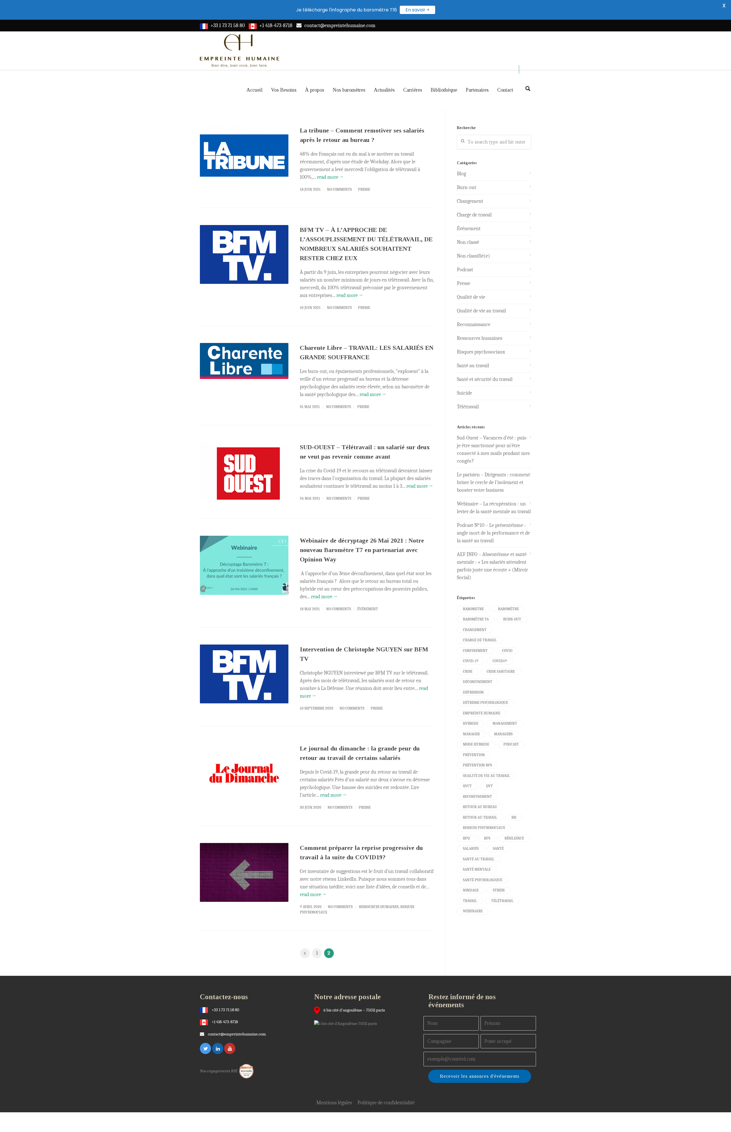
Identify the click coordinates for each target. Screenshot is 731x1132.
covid (507, 651)
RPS (487, 838)
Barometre (473, 609)
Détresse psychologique (485, 703)
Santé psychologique (482, 880)
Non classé (468, 242)
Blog (461, 174)
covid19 (500, 661)
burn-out (512, 619)
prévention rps (477, 765)
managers (503, 734)
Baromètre (508, 609)
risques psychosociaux (484, 828)
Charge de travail (474, 215)
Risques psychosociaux (481, 352)
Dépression (473, 692)
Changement (470, 201)
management (505, 723)
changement (475, 630)
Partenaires (477, 90)
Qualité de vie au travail (481, 311)
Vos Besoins (283, 90)
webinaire (473, 911)
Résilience (514, 838)
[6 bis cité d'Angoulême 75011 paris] (347, 1023)
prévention (474, 755)
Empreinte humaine (481, 713)
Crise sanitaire (501, 671)
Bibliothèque (444, 90)
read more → (330, 177)
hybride (470, 723)
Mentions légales (334, 1103)
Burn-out (466, 187)
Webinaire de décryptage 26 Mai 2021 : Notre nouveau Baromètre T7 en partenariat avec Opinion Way (362, 550)
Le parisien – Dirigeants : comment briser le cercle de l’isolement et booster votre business (493, 482)
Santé (498, 848)
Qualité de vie (471, 297)
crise (467, 671)
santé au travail (478, 859)
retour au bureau (480, 807)
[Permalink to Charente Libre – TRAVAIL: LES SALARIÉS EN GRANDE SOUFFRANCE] (244, 361)
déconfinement (477, 682)
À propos (314, 90)
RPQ (466, 838)
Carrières (412, 90)
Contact (505, 90)
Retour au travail (480, 817)
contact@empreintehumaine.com (339, 26)
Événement (367, 609)
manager (471, 734)
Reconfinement (477, 796)
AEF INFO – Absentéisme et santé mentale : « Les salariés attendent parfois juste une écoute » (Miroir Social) (492, 566)
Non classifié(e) (473, 256)
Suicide (464, 393)
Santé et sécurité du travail (485, 379)
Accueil (254, 90)
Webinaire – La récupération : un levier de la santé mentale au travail (494, 508)
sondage (471, 890)
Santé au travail (473, 366)
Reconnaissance (473, 325)
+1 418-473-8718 (275, 26)
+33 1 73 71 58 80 (227, 26)
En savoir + (417, 10)
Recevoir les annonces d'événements (479, 1076)
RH (513, 817)
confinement (475, 651)
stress (499, 890)
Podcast (465, 270)
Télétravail (468, 407)
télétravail (502, 901)
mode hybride (476, 744)
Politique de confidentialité (386, 1103)
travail (470, 901)
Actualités (384, 90)
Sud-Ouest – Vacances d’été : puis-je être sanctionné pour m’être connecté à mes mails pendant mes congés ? (493, 449)
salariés (471, 848)
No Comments (339, 189)
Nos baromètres (349, 90)
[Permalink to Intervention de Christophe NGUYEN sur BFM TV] (244, 674)
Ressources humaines (379, 907)
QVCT (467, 786)
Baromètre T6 (476, 619)
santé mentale (477, 869)
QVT (489, 786)
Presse (364, 189)
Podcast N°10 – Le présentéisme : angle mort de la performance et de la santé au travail (493, 533)
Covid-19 (470, 661)
